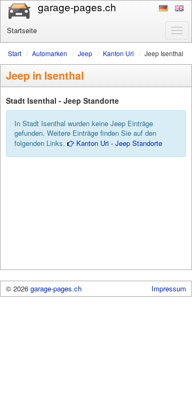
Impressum (168, 288)
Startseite (22, 30)
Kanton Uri (118, 53)
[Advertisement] (96, 218)
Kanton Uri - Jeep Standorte (118, 143)
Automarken (49, 53)
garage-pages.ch (56, 288)
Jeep (85, 53)
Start (14, 53)
